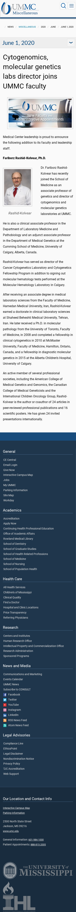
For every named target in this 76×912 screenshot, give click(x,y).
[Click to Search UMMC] (63, 5)
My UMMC (9, 485)
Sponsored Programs (16, 656)
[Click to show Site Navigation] (71, 5)
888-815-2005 (38, 844)
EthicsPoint (10, 748)
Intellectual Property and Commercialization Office (33, 646)
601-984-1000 (36, 839)
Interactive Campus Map (18, 475)
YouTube (12, 704)
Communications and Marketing (22, 674)
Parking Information (15, 490)
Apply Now (9, 523)
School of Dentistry (14, 544)
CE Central (9, 460)
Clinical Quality (12, 597)
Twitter (11, 699)
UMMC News (11, 684)
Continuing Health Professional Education (28, 528)
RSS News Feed (16, 720)
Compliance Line (13, 743)
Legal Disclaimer (13, 753)
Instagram (13, 710)
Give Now (9, 470)
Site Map (8, 495)
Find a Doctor (11, 602)
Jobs (6, 480)
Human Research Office (17, 641)
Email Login (10, 465)
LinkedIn (12, 715)
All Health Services (14, 587)
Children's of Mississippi (17, 592)
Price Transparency (15, 612)
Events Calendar (13, 679)
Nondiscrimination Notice (18, 758)
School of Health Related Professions (25, 554)
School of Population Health (20, 569)
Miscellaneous (25, 12)
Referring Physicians (15, 617)
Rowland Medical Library (18, 538)
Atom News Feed (17, 725)
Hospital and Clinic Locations (20, 607)
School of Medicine (14, 559)
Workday (8, 500)
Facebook (13, 694)
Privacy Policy (11, 763)
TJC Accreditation (14, 768)
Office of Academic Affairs (19, 533)
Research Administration (18, 651)
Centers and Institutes (16, 636)
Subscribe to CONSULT (17, 689)
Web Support (11, 774)
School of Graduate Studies (19, 549)
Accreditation (11, 518)
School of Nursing (14, 564)
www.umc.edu (11, 831)
